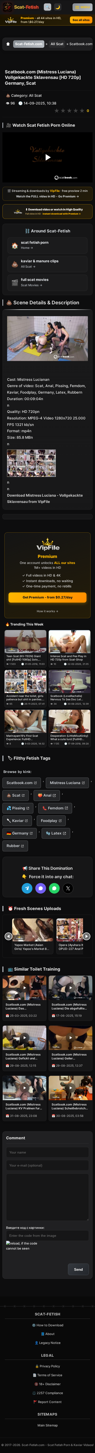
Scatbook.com (20, 782)
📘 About (48, 1334)
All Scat (57, 44)
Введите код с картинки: (25, 1228)
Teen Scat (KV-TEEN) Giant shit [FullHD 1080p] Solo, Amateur (23, 657)
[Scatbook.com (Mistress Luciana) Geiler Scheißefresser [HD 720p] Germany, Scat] (70, 1038)
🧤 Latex (54, 833)
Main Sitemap (48, 1425)
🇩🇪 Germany (17, 833)
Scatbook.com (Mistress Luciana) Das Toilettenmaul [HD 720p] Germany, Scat (23, 1006)
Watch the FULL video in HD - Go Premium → (47, 196)
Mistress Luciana (65, 782)
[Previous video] (8, 936)
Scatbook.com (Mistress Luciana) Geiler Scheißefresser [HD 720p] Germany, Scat (70, 1056)
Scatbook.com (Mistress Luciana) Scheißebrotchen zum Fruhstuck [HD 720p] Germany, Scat (70, 1106)
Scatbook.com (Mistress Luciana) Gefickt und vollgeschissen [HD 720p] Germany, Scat (24, 1056)
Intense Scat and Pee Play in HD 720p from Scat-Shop (68, 657)
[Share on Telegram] (27, 888)
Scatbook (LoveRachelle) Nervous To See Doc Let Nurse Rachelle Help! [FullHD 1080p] (68, 697)
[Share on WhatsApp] (54, 888)
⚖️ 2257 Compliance (47, 1393)
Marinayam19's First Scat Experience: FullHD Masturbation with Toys (22, 737)
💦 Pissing (16, 808)
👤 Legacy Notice (48, 1343)
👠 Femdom (53, 808)
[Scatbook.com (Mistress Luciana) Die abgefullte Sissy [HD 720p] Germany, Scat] (70, 988)
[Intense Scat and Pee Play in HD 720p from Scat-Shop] (69, 641)
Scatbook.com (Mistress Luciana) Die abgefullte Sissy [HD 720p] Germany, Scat (69, 1006)
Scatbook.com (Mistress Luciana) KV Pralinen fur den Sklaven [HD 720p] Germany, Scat (23, 1106)
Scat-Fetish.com (28, 44)
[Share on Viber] (40, 888)
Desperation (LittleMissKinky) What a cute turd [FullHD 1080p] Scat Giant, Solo (69, 737)
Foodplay (49, 820)
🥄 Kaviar (15, 820)
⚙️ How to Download (47, 1325)
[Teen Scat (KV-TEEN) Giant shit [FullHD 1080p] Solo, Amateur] (25, 641)
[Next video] (86, 936)
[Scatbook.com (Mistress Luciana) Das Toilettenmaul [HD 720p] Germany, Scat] (24, 988)
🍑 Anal (44, 795)
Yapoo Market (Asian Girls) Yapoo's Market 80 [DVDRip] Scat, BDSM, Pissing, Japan (31, 951)
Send (78, 1269)
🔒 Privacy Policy (47, 1366)
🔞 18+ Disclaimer (47, 1384)
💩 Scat (13, 795)
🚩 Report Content (47, 1402)
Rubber (13, 845)
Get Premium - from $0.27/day (48, 597)
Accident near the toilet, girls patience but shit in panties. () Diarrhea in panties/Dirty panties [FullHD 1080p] (24, 697)
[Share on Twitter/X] (68, 888)
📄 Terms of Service (47, 1375)
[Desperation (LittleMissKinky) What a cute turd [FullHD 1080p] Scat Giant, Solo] (69, 721)
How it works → (47, 611)
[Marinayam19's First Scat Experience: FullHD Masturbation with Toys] (25, 721)
